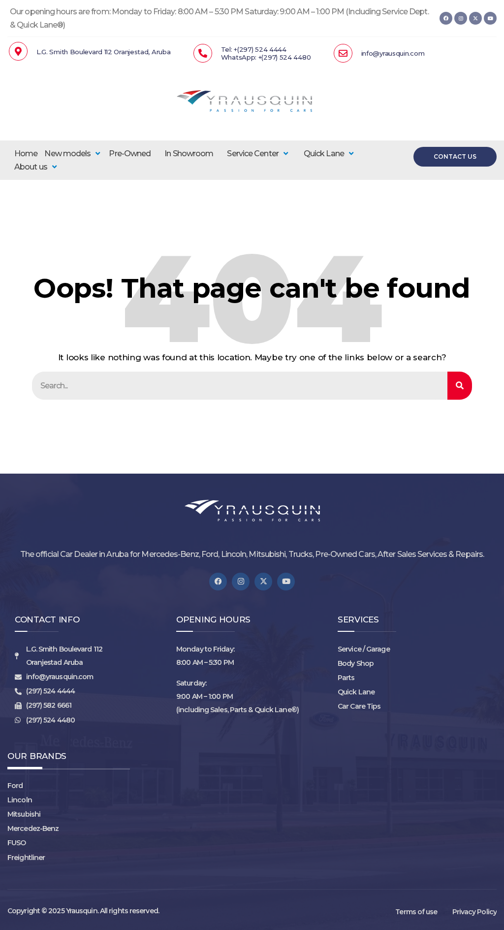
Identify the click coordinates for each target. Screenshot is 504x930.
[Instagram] (460, 18)
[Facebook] (446, 18)
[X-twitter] (475, 18)
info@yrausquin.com (393, 53)
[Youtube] (490, 18)
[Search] (459, 386)
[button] (73, 153)
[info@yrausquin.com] (343, 53)
